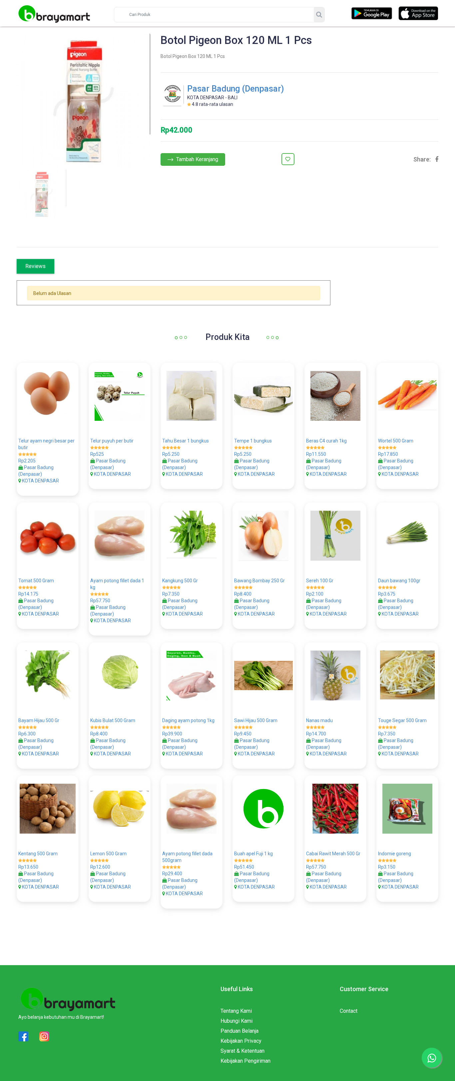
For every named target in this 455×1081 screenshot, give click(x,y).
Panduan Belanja (239, 1031)
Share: (422, 159)
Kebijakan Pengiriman (245, 1061)
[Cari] (319, 14)
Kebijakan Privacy (241, 1041)
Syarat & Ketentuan (242, 1051)
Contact (348, 1011)
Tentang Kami (236, 1011)
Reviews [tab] (35, 266)
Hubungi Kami (236, 1021)
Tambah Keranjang (196, 159)
